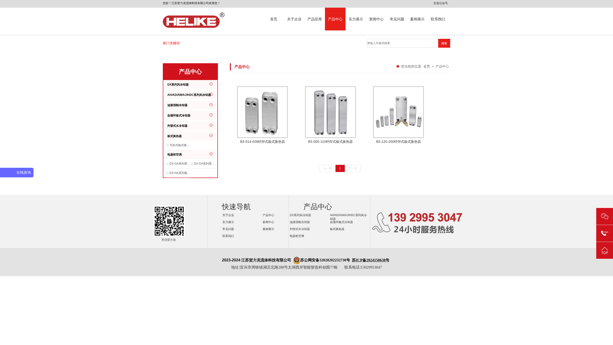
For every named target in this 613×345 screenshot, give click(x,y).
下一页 (352, 168)
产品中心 (335, 19)
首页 (273, 19)
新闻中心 (376, 19)
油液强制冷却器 (177, 105)
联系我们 (438, 19)
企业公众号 (440, 3)
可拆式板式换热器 (180, 145)
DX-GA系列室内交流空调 (180, 163)
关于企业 (294, 19)
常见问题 (397, 19)
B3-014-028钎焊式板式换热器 (262, 142)
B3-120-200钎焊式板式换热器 (398, 142)
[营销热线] (604, 233)
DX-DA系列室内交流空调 (204, 163)
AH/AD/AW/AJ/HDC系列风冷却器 (189, 95)
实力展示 (356, 19)
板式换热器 (174, 136)
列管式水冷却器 (177, 125)
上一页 (327, 168)
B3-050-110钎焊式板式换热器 (330, 142)
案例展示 (417, 19)
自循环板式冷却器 (178, 115)
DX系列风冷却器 (178, 84)
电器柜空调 (174, 154)
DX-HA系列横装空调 (180, 173)
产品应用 (314, 19)
